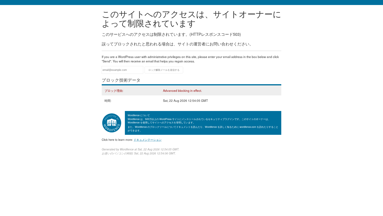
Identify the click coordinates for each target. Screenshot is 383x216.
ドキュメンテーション (148, 140)
